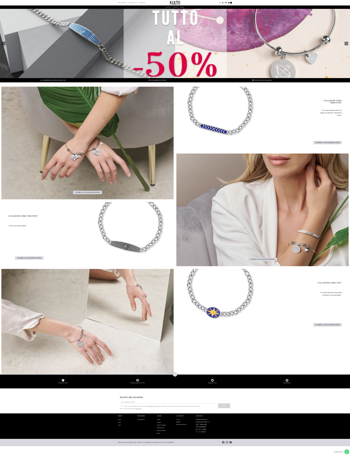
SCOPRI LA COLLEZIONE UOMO (29, 258)
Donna (175, 7)
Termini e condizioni (161, 425)
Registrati (178, 422)
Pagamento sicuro (212, 382)
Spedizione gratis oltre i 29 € (138, 382)
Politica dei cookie (161, 430)
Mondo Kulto (133, 2)
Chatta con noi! (338, 452)
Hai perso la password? (181, 424)
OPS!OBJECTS (141, 419)
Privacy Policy (150, 406)
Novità (168, 7)
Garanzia (159, 422)
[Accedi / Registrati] (223, 3)
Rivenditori (123, 2)
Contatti (158, 419)
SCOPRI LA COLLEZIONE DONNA (87, 192)
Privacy (158, 433)
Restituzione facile (63, 382)
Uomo (182, 7)
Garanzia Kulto (287, 382)
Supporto (142, 2)
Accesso (178, 419)
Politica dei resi (160, 427)
